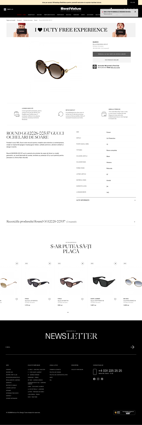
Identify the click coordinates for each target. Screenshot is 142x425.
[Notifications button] (128, 9)
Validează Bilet (117, 9)
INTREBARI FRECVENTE (12, 393)
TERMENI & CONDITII (55, 369)
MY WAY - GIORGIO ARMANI (35, 380)
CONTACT (8, 395)
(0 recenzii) (105, 48)
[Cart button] (137, 9)
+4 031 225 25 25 (110, 370)
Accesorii (19, 20)
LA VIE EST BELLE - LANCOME (36, 389)
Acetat (109, 180)
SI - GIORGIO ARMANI (33, 374)
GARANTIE (9, 382)
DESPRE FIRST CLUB (11, 374)
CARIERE (8, 369)
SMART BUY (31, 14)
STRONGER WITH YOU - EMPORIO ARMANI (37, 383)
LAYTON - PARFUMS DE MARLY (36, 391)
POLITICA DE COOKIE (55, 372)
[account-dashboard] (131, 9)
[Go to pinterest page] (102, 379)
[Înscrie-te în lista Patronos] (132, 347)
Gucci (35, 20)
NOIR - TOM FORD (32, 397)
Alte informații (82, 200)
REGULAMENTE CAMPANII (13, 380)
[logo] (71, 9)
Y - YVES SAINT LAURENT (34, 372)
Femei (109, 132)
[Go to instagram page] (98, 379)
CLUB (10, 9)
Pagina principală (10, 20)
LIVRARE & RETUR (11, 388)
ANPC (51, 377)
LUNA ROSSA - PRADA (34, 394)
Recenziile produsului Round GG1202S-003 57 (41, 221)
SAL (51, 380)
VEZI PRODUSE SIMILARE (112, 60)
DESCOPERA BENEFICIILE (13, 377)
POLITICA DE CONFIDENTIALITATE (59, 374)
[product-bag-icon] (17, 304)
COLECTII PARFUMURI (77, 369)
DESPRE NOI (9, 372)
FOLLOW (132, 2)
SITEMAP (8, 390)
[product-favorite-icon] (17, 299)
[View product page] (38, 280)
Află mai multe (115, 67)
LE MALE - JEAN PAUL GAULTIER (36, 369)
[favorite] (134, 9)
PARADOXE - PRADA (33, 377)
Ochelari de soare (28, 20)
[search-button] (125, 9)
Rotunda (109, 168)
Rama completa (112, 150)
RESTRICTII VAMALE (11, 385)
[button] (16, 263)
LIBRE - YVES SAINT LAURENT (36, 386)
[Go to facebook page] (94, 379)
